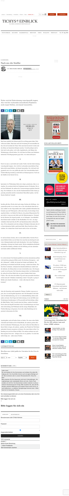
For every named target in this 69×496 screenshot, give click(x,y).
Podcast (21, 14)
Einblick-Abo (30, 14)
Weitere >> (48, 294)
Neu (60, 239)
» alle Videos (65, 298)
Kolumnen (15, 32)
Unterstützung (9, 14)
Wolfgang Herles (16, 68)
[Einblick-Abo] (56, 165)
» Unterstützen (62, 14)
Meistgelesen (51, 239)
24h (46, 244)
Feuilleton (46, 32)
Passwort (3, 424)
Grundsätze (16, 14)
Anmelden (52, 14)
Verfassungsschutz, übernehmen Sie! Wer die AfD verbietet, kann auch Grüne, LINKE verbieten (55, 322)
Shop (25, 14)
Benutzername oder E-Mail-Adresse (11, 417)
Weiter (32, 357)
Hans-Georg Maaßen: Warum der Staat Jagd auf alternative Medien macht (59, 347)
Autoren (3, 14)
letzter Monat (62, 244)
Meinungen (33, 32)
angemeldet (11, 394)
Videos (39, 32)
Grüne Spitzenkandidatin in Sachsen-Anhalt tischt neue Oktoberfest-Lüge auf (60, 250)
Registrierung (15, 414)
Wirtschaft (54, 32)
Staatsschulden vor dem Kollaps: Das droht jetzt (58, 329)
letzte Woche (52, 244)
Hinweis (17, 390)
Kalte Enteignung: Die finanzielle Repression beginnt (60, 259)
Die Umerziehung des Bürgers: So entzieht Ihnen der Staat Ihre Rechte (59, 355)
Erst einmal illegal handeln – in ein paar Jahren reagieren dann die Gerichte (59, 338)
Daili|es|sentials (23, 32)
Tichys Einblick (6, 32)
